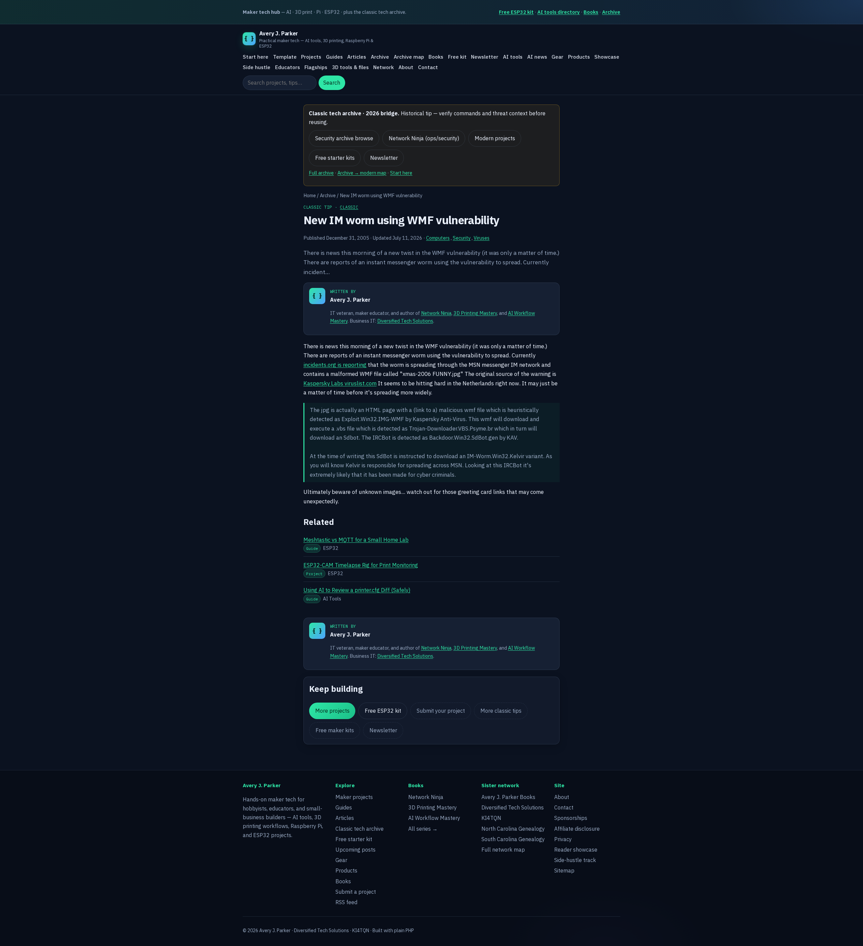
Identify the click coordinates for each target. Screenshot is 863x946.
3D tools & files (350, 67)
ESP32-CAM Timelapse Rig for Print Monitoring (360, 565)
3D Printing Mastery (475, 313)
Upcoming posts (355, 849)
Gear (557, 57)
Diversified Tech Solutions (405, 321)
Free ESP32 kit (516, 12)
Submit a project (355, 891)
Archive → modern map (361, 173)
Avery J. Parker (350, 299)
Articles (356, 57)
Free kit (457, 57)
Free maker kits (335, 730)
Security (462, 238)
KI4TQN (491, 818)
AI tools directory (558, 12)
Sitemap (564, 870)
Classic (349, 207)
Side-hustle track (575, 860)
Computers (438, 238)
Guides (334, 57)
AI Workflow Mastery (434, 818)
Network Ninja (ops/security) (424, 138)
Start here (255, 57)
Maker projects (354, 797)
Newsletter (484, 57)
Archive (611, 12)
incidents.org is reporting (334, 364)
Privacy (563, 839)
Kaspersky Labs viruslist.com (340, 383)
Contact (428, 67)
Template (285, 57)
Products (579, 57)
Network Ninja (436, 313)
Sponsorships (570, 818)
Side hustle (256, 67)
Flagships (315, 67)
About (405, 67)
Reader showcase (575, 849)
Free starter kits (335, 157)
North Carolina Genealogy (513, 828)
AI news (537, 57)
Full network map (503, 849)
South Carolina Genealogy (513, 839)
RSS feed (346, 902)
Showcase (606, 57)
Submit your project (441, 710)
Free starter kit (353, 839)
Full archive (321, 173)
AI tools (513, 57)
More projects (332, 710)
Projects (311, 57)
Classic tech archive (359, 828)
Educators (287, 67)
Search (331, 83)
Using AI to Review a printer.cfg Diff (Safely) (356, 590)
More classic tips (501, 710)
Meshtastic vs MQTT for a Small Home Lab (356, 539)
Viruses (481, 238)
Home (309, 195)
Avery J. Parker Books (508, 797)
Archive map (409, 57)
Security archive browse (344, 138)
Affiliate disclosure (577, 828)
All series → (423, 828)
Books (591, 12)
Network (383, 67)
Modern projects (495, 138)
